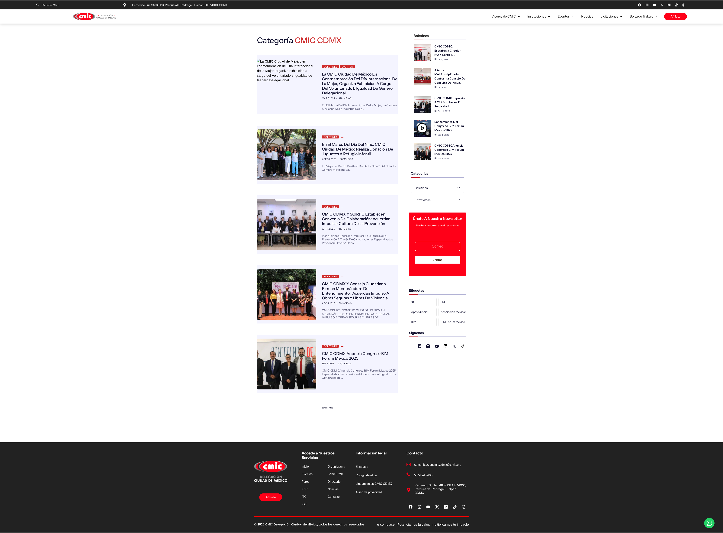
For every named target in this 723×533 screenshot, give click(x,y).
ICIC (305, 489)
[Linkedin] (669, 5)
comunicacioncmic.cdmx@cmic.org (437, 464)
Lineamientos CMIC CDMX (374, 483)
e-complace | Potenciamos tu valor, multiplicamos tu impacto (423, 524)
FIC (304, 504)
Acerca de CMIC (504, 16)
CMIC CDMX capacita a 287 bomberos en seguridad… (449, 102)
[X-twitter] (661, 5)
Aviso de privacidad (369, 492)
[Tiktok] (676, 5)
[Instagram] (647, 5)
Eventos (564, 16)
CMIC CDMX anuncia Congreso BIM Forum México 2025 (355, 356)
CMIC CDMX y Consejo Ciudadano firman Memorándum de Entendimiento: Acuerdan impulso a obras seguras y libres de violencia (355, 290)
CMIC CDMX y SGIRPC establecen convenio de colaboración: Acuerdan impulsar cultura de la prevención (356, 219)
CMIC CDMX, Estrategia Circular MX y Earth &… (447, 50)
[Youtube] (654, 5)
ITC (304, 496)
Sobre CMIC (336, 474)
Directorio (334, 481)
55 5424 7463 (50, 5)
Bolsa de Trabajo (641, 16)
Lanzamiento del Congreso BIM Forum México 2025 (449, 126)
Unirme (437, 260)
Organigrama (336, 466)
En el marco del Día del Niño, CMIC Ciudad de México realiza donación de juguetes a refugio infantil (357, 149)
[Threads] (683, 5)
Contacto (334, 496)
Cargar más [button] (327, 407)
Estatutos (362, 466)
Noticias (587, 16)
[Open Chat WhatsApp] (709, 523)
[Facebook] (639, 5)
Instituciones (536, 16)
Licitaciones (609, 16)
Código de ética (366, 475)
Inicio (305, 466)
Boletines (330, 66)
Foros (305, 481)
